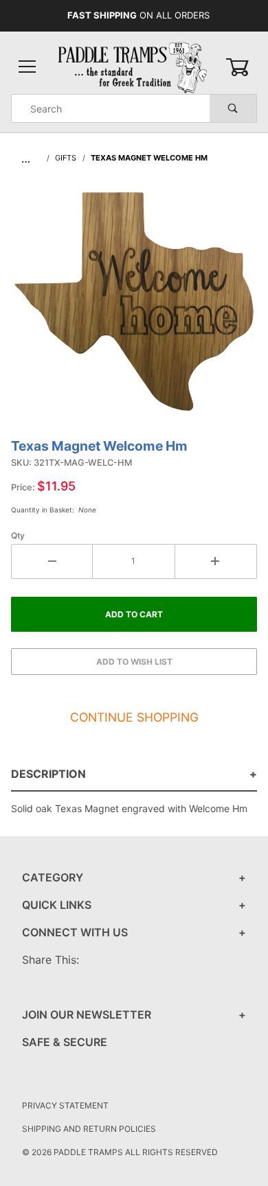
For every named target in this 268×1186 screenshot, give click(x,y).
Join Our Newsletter (86, 1014)
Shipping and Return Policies (89, 1129)
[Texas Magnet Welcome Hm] (134, 309)
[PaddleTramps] (134, 66)
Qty (18, 535)
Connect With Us (75, 932)
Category (52, 877)
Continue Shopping (134, 717)
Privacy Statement (65, 1105)
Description (48, 774)
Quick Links (56, 905)
